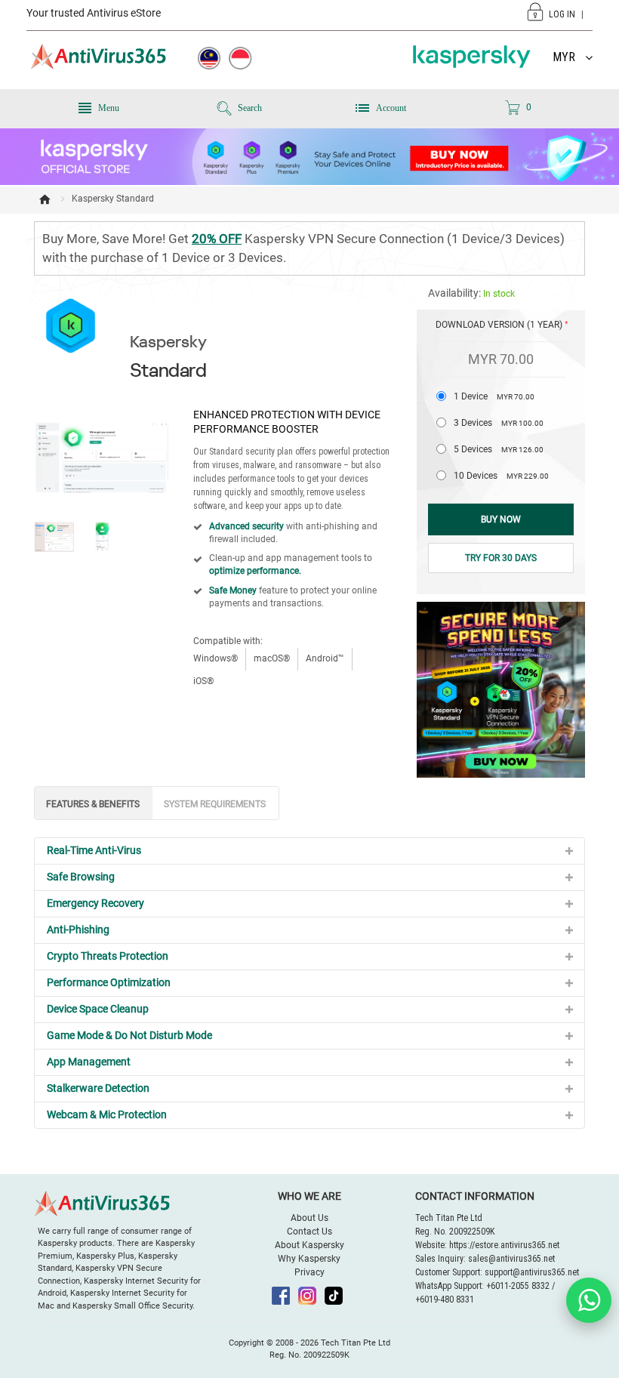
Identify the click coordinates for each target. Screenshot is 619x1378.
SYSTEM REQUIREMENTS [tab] (215, 804)
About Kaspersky (309, 1245)
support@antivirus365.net (532, 1272)
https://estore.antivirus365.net (504, 1245)
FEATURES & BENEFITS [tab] (93, 804)
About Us (309, 1218)
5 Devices (499, 449)
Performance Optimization (109, 982)
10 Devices (501, 475)
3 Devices (499, 423)
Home (44, 199)
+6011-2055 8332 (518, 1286)
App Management (89, 1062)
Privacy (309, 1272)
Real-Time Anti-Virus (94, 850)
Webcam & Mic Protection (107, 1114)
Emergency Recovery (95, 903)
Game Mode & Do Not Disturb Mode (129, 1035)
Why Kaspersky (309, 1258)
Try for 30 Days (501, 558)
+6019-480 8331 (444, 1299)
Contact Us (309, 1231)
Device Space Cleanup (98, 1009)
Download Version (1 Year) (499, 324)
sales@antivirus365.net (511, 1258)
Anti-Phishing (78, 929)
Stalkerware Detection (98, 1088)
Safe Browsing (81, 877)
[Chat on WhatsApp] (588, 1300)
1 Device (494, 396)
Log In (562, 14)
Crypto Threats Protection (107, 956)
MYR (564, 57)
